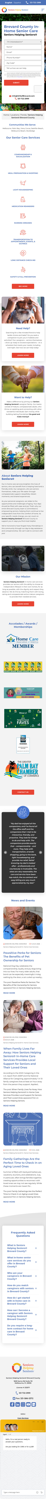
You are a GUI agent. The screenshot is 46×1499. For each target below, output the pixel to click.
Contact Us (23, 792)
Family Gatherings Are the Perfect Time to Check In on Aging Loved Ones (22, 1162)
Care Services (23, 1418)
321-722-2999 (35, 2)
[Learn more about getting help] (23, 310)
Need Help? (23, 328)
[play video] (23, 558)
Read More (9, 993)
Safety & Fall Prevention (23, 277)
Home (6, 115)
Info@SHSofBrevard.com (23, 96)
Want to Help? (23, 397)
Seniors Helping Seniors (29, 988)
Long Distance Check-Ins (23, 260)
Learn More (23, 355)
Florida (24, 115)
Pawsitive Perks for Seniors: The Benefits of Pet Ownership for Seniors (22, 956)
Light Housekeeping (23, 190)
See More (23, 286)
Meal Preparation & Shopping (23, 173)
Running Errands (23, 223)
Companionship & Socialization (23, 155)
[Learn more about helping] (23, 379)
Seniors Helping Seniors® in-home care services (20, 947)
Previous (5, 852)
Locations (14, 115)
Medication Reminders (23, 206)
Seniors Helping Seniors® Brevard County (23, 1380)
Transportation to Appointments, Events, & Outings (23, 241)
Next (40, 852)
